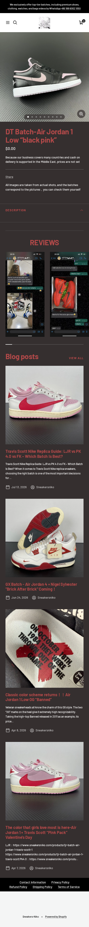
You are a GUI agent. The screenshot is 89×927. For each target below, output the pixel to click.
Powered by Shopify (56, 916)
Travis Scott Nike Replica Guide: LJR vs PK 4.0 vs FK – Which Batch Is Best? (43, 454)
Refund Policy (18, 887)
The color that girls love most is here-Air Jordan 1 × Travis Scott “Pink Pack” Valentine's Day (40, 832)
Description (15, 210)
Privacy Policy (60, 882)
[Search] (15, 22)
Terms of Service (69, 887)
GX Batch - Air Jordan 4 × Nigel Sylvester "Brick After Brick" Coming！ (41, 587)
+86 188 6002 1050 (71, 8)
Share (9, 177)
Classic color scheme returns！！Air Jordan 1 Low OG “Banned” (38, 697)
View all (76, 358)
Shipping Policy (42, 887)
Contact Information (33, 882)
